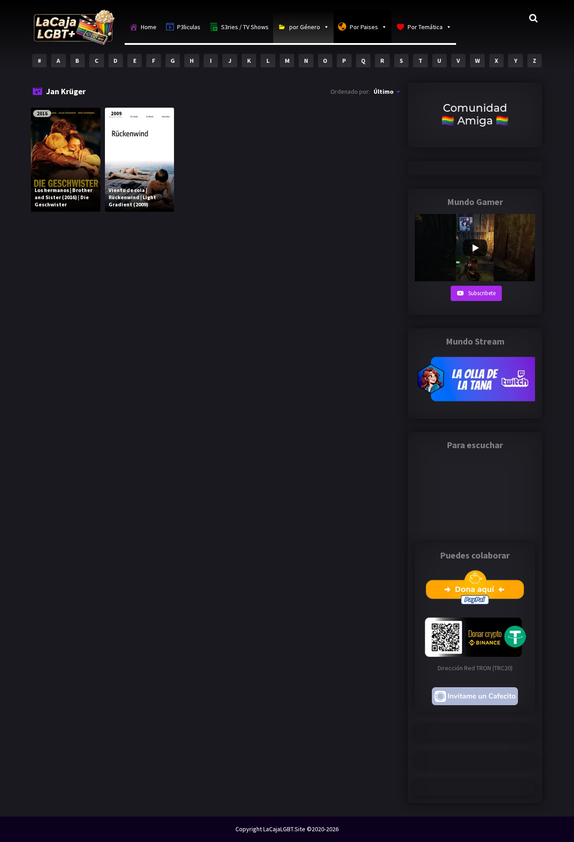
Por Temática (425, 27)
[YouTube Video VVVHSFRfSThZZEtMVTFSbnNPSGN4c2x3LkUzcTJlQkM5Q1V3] (475, 247)
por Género (304, 27)
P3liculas (188, 27)
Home (149, 27)
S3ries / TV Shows (245, 27)
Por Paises (364, 27)
